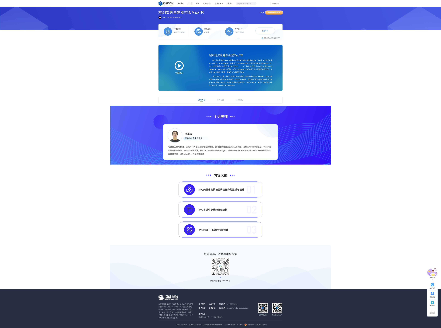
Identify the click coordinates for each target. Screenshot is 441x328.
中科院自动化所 (204, 317)
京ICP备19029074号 (231, 324)
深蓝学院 (184, 324)
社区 (197, 3)
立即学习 (265, 31)
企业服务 (218, 3)
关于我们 (202, 304)
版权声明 (212, 304)
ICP (241, 324)
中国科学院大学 (217, 317)
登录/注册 (275, 3)
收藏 (262, 12)
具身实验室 (207, 3)
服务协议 (202, 308)
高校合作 (229, 3)
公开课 (190, 3)
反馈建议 (212, 308)
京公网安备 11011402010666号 (257, 324)
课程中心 (181, 3)
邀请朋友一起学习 (274, 12)
